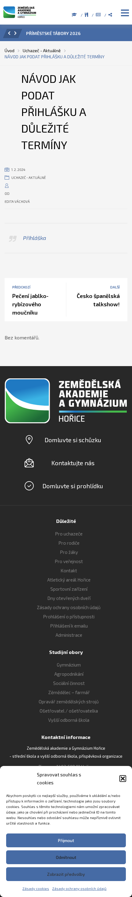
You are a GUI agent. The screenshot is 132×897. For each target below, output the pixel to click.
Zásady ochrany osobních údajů (79, 888)
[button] (123, 778)
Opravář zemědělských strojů (69, 701)
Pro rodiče (69, 543)
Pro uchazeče (69, 533)
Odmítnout (66, 857)
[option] (74, 35)
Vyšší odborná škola (68, 720)
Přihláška (34, 237)
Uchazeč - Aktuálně (28, 178)
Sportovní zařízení (68, 589)
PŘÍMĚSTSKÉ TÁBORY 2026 (53, 33)
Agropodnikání (68, 674)
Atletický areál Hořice (69, 579)
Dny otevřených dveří (69, 598)
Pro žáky (69, 552)
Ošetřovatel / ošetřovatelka (69, 710)
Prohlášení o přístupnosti (69, 616)
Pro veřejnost (69, 561)
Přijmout (66, 840)
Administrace (69, 635)
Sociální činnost (69, 683)
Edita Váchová (17, 201)
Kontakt (68, 570)
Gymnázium (69, 664)
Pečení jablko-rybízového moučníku (30, 304)
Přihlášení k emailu (69, 625)
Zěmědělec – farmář (69, 692)
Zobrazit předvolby (66, 874)
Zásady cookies (35, 888)
